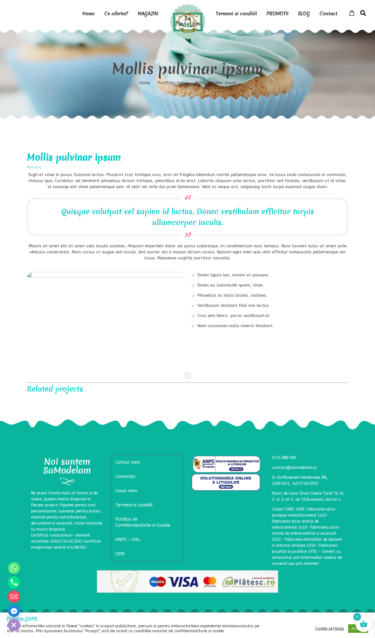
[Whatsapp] (14, 568)
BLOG (304, 13)
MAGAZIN (148, 13)
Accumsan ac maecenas (146, 403)
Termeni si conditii (236, 13)
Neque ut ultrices (65, 403)
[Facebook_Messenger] (14, 611)
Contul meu (127, 462)
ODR (119, 553)
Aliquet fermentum (228, 403)
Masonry (34, 167)
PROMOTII (278, 13)
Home (88, 13)
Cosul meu (126, 490)
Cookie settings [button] (329, 628)
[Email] (14, 597)
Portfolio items (175, 82)
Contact (328, 13)
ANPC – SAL (127, 539)
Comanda (125, 476)
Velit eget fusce (309, 403)
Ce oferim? (116, 13)
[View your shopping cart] (352, 13)
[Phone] (14, 582)
